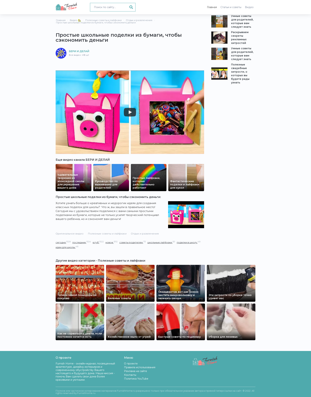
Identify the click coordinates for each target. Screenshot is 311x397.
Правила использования (139, 367)
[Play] (130, 112)
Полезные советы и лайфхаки (107, 233)
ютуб (98, 242)
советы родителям (132, 242)
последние (81, 242)
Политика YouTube (136, 378)
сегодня (63, 242)
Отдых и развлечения (145, 233)
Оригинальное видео (70, 233)
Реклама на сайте (135, 371)
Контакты (130, 375)
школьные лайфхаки (161, 242)
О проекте (131, 363)
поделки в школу (188, 242)
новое (111, 242)
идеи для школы (67, 247)
